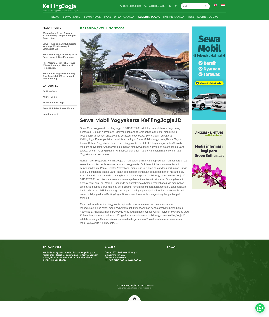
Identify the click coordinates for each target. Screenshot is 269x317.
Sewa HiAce (92, 16)
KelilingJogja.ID (116, 160)
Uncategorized (50, 114)
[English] (215, 6)
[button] (260, 308)
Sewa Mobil (71, 16)
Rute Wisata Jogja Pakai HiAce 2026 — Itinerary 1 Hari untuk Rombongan (59, 65)
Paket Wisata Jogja (119, 16)
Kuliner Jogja (173, 16)
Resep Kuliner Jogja (203, 16)
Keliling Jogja (149, 16)
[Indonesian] (223, 6)
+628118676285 (155, 6)
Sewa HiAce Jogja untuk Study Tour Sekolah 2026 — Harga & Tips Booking (59, 76)
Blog (55, 16)
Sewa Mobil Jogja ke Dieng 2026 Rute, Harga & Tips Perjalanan (60, 55)
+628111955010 (131, 6)
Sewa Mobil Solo (89, 229)
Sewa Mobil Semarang (117, 229)
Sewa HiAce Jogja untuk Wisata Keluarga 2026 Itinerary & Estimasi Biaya (59, 46)
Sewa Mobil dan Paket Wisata (58, 108)
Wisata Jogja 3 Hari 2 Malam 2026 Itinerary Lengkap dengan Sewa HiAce (59, 35)
